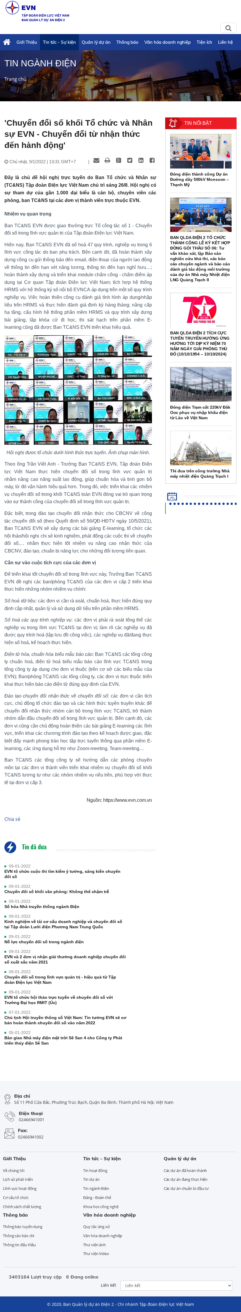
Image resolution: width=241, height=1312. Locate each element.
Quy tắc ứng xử (96, 1226)
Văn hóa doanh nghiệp (167, 42)
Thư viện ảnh (94, 1244)
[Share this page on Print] (107, 160)
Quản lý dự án (96, 42)
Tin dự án (91, 1179)
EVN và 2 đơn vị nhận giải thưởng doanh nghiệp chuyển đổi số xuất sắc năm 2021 (65, 959)
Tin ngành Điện (96, 1188)
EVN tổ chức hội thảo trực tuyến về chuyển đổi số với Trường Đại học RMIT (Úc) (58, 1000)
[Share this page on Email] (96, 160)
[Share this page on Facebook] (152, 160)
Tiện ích (204, 42)
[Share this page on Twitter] (130, 160)
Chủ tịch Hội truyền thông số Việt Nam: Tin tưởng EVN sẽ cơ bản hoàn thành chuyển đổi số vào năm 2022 (65, 1020)
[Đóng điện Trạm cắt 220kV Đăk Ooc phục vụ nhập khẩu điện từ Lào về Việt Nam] (201, 384)
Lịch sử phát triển (18, 1179)
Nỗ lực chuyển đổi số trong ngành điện (44, 941)
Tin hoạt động (95, 1170)
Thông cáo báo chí (18, 1235)
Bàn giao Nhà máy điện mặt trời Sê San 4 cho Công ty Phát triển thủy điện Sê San (63, 1040)
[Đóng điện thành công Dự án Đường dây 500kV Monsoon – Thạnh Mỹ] (201, 151)
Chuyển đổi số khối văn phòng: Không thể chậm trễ (56, 891)
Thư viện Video (96, 1253)
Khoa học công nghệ (100, 1206)
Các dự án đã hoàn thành (185, 1170)
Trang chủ (15, 79)
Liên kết (108, 1285)
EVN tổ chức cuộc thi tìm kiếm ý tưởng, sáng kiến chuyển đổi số (62, 874)
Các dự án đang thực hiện (186, 1179)
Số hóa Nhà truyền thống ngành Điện (41, 906)
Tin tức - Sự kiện (59, 42)
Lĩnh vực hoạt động (19, 1188)
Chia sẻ (12, 819)
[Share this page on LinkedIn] (141, 160)
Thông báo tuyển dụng (22, 1226)
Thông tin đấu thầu (19, 1244)
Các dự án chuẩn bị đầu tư (186, 1188)
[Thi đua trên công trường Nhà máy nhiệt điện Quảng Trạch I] (201, 448)
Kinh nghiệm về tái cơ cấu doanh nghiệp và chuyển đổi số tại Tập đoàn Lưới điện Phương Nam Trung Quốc (63, 924)
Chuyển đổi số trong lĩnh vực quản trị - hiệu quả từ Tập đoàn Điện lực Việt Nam (60, 980)
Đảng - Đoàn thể (97, 1197)
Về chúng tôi (13, 1170)
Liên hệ (225, 42)
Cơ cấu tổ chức (16, 1197)
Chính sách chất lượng (22, 1206)
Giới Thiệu (26, 42)
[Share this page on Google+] (119, 160)
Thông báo (127, 42)
